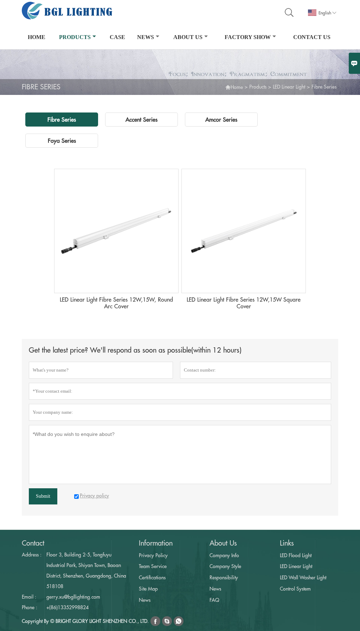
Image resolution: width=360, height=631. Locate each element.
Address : (31, 554)
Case (117, 37)
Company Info (224, 555)
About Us (187, 37)
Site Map (148, 588)
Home (36, 37)
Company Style (225, 566)
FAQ (214, 600)
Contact (33, 543)
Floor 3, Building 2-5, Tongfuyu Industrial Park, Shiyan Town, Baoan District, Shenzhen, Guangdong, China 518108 (86, 570)
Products (75, 37)
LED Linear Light (289, 86)
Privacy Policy (153, 555)
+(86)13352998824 (67, 607)
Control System (295, 588)
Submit (43, 496)
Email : (29, 596)
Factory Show (248, 37)
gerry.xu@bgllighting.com (73, 596)
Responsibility (224, 577)
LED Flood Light (295, 555)
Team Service (153, 566)
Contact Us (311, 37)
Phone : (29, 607)
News (145, 37)
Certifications (152, 577)
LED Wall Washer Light (303, 577)
